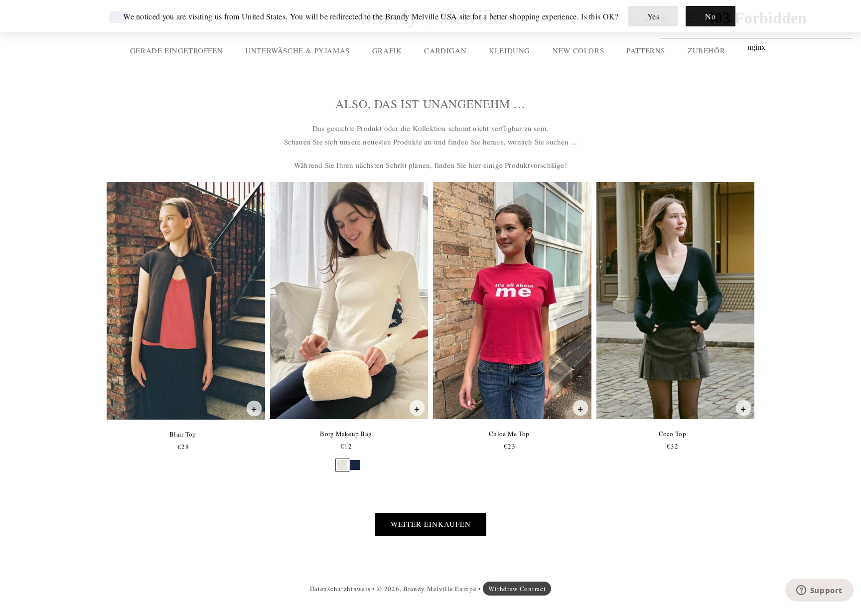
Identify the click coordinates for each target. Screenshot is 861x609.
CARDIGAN (445, 50)
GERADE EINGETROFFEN (176, 50)
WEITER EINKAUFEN (431, 524)
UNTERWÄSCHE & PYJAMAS (297, 50)
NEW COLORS (578, 50)
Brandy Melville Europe (439, 588)
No (710, 16)
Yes (653, 16)
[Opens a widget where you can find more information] (819, 591)
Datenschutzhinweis (340, 588)
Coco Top (672, 433)
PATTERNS (645, 50)
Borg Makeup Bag (345, 433)
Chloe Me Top (508, 433)
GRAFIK (387, 50)
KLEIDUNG (509, 50)
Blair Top (182, 434)
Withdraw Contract (517, 588)
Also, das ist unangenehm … (430, 104)
